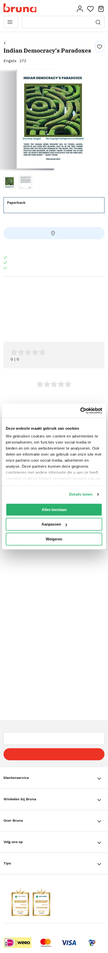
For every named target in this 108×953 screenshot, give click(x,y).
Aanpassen (51, 524)
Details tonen (80, 494)
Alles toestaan (54, 509)
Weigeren (54, 539)
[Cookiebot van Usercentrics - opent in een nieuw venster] (80, 410)
